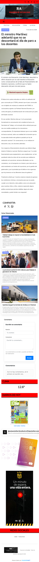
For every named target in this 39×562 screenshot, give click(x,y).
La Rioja (32, 25)
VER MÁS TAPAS (19, 426)
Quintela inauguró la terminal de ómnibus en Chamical (19, 305)
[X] (28, 1)
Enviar (29, 358)
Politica (6, 25)
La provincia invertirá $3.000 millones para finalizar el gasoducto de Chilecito (19, 271)
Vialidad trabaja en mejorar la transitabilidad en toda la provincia (19, 236)
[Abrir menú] (3, 21)
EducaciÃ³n (16, 25)
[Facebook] (31, 1)
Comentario (9, 337)
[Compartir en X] (8, 206)
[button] (25, 1)
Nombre (8, 329)
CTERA (25, 25)
